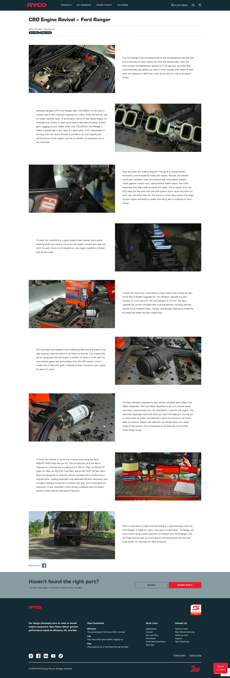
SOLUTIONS (122, 5)
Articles (149, 632)
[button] (200, 5)
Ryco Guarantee (182, 642)
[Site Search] (193, 5)
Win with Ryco (152, 635)
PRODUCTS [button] (66, 5)
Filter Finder (181, 5)
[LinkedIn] (46, 656)
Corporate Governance (156, 642)
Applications (151, 629)
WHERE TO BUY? (104, 5)
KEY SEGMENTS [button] (84, 5)
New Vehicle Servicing (184, 632)
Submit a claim (181, 629)
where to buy (184, 585)
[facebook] (44, 565)
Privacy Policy (179, 655)
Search (151, 585)
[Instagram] (31, 656)
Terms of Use (195, 655)
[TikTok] (61, 656)
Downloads (151, 638)
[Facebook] (38, 656)
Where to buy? (181, 635)
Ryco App (150, 645)
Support (178, 638)
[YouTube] (53, 656)
